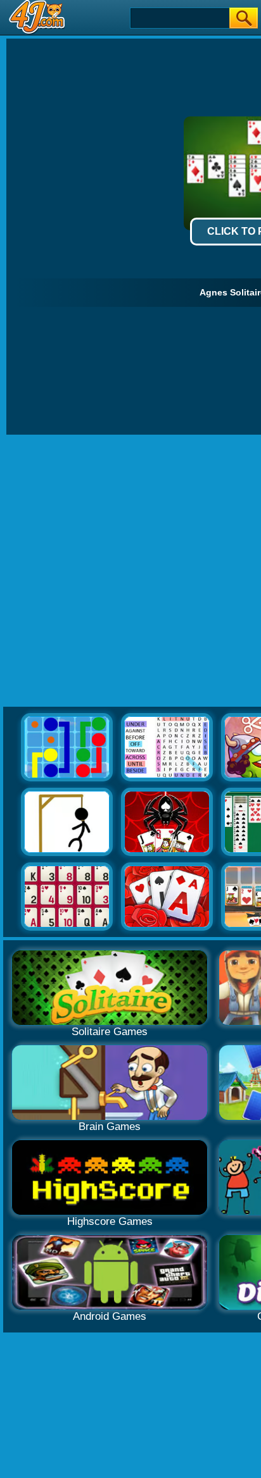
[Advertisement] (130, 571)
